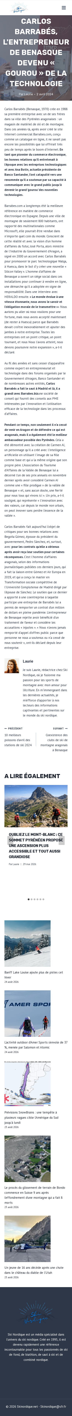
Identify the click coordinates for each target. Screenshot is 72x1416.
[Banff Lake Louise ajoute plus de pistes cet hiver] (36, 943)
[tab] (29, 899)
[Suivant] (62, 840)
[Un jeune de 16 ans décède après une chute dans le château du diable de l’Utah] (36, 1239)
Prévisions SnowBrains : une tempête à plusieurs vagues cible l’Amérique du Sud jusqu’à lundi (31, 1117)
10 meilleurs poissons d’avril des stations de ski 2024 (18, 737)
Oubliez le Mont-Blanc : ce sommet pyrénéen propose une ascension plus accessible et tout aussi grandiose (36, 845)
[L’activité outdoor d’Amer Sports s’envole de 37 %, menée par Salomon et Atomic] (36, 1013)
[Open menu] (64, 7)
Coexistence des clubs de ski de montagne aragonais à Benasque (54, 739)
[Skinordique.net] (19, 7)
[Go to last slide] (10, 840)
